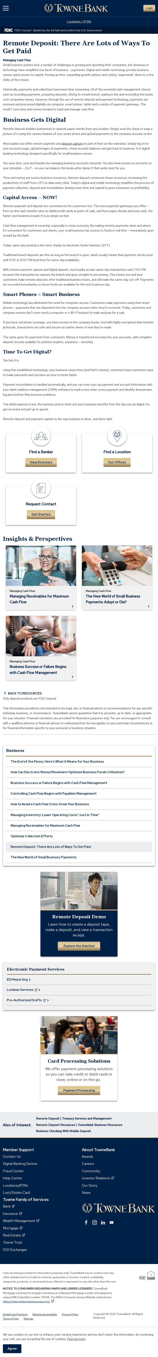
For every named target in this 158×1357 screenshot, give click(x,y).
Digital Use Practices (15, 1314)
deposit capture (72, 144)
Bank (9, 1206)
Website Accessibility (44, 1314)
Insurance (12, 1213)
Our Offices (117, 462)
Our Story (89, 1185)
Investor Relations (98, 1178)
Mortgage (12, 1228)
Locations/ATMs (15, 1185)
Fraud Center (13, 1171)
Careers (88, 1164)
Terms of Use (11, 1319)
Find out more (76, 1339)
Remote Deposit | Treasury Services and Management (74, 1118)
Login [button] (149, 8)
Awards (87, 1156)
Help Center (12, 1178)
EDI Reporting (17, 980)
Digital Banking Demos (20, 1164)
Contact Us (12, 1156)
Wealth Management (21, 1221)
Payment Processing (79, 1090)
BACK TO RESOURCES (25, 693)
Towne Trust (12, 1242)
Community (91, 1171)
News (86, 1192)
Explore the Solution (79, 946)
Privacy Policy (70, 1314)
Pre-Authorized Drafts (24, 1001)
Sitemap (28, 1319)
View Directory (41, 462)
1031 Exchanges (15, 1249)
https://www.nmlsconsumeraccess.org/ (28, 1301)
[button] (6, 8)
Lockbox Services (20, 991)
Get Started (40, 514)
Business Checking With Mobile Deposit (63, 1131)
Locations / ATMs (79, 21)
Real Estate (14, 1235)
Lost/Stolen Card (16, 1192)
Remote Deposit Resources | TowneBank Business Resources (79, 1125)
